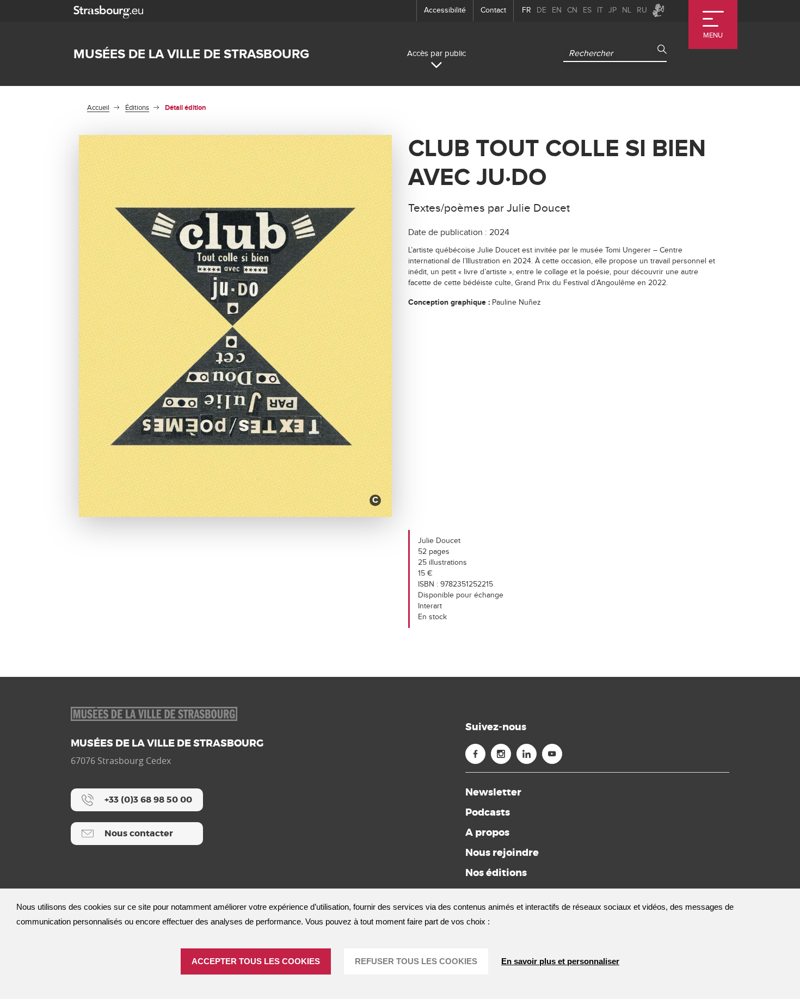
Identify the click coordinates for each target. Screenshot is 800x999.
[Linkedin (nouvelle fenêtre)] (526, 754)
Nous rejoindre (502, 853)
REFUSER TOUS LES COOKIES (416, 961)
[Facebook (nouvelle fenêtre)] (475, 754)
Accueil (98, 107)
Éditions (137, 107)
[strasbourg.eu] (108, 10)
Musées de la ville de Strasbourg (191, 54)
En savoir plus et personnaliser (560, 961)
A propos (487, 832)
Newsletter (493, 792)
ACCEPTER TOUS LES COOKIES (256, 961)
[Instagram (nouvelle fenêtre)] (501, 754)
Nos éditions (496, 873)
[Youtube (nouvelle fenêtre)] (552, 754)
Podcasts (487, 812)
